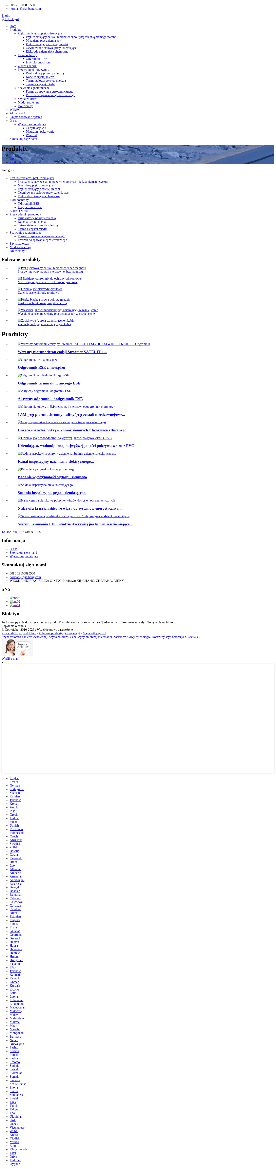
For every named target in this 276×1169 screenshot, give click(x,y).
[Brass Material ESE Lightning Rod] (38, 359)
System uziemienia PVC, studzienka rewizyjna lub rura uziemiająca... (75, 524)
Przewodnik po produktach (19, 633)
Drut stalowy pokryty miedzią (45, 73)
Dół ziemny (25, 106)
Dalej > (16, 531)
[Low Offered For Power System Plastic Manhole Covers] (66, 500)
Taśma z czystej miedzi (40, 84)
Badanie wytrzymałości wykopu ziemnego (52, 477)
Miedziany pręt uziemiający (43, 40)
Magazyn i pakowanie (40, 131)
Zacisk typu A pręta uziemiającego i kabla (44, 324)
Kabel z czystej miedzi (40, 77)
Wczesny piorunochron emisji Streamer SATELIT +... (62, 352)
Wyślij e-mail (10, 658)
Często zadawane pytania (26, 117)
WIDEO (15, 109)
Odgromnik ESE (36, 58)
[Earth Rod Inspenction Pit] (45, 485)
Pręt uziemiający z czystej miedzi (47, 44)
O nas (13, 120)
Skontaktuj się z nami (23, 138)
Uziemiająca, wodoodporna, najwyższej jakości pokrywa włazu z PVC (76, 446)
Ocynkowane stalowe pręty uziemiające (51, 48)
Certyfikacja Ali (36, 128)
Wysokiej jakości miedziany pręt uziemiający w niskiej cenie (56, 313)
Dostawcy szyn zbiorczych (169, 637)
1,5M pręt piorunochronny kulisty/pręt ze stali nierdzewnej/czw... (71, 414)
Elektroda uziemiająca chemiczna (47, 51)
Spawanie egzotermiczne (34, 88)
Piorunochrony (27, 55)
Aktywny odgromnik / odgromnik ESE (50, 399)
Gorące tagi (72, 633)
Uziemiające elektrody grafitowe (38, 292)
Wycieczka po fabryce (32, 124)
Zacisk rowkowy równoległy (131, 637)
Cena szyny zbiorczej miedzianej (91, 637)
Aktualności (17, 113)
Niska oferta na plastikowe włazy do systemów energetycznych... (71, 508)
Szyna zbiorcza (27, 98)
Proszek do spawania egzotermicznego (50, 95)
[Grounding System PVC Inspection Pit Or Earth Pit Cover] (74, 516)
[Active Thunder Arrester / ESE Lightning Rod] (44, 391)
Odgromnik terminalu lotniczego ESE (49, 383)
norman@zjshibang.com (25, 577)
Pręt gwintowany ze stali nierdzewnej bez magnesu (50, 271)
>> (22, 531)
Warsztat (31, 135)
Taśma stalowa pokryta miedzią (46, 80)
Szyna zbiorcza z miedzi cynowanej (24, 637)
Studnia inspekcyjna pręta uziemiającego (52, 493)
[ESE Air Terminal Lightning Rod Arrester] (43, 375)
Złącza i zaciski (27, 66)
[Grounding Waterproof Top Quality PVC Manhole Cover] (65, 438)
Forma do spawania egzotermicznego (49, 91)
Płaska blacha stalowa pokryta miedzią (42, 303)
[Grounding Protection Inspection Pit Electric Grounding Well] (67, 453)
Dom (13, 26)
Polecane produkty (51, 633)
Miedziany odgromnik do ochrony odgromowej (48, 282)
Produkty (15, 29)
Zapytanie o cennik (14, 626)
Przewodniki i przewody (33, 69)
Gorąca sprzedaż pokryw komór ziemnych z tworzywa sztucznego (72, 430)
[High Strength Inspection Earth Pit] (46, 469)
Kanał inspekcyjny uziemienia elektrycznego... (56, 461)
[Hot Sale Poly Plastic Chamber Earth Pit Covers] (62, 422)
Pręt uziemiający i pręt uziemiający (40, 33)
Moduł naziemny (28, 102)
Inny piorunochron (38, 62)
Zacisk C (193, 637)
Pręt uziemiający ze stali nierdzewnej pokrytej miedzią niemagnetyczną (71, 37)
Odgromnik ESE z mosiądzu (41, 367)
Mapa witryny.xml (94, 633)
